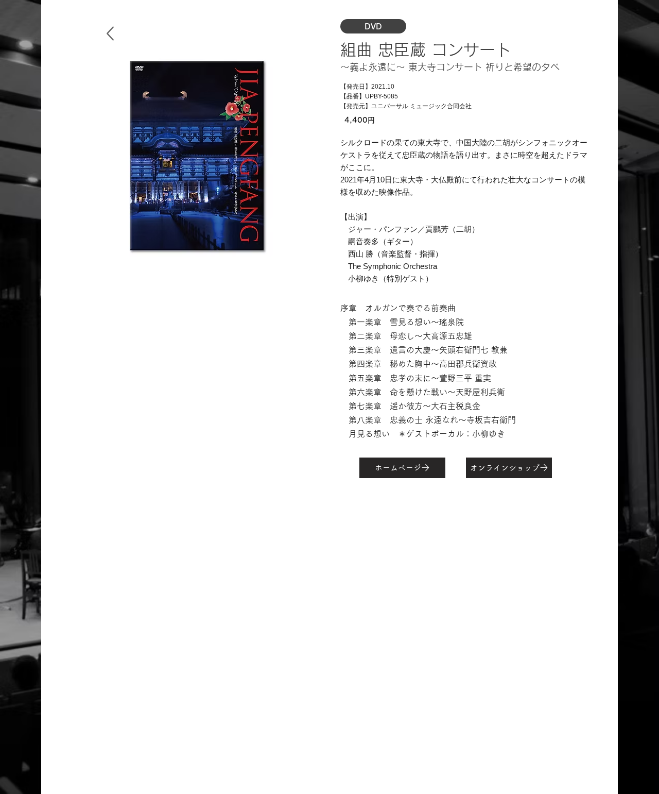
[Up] (110, 33)
